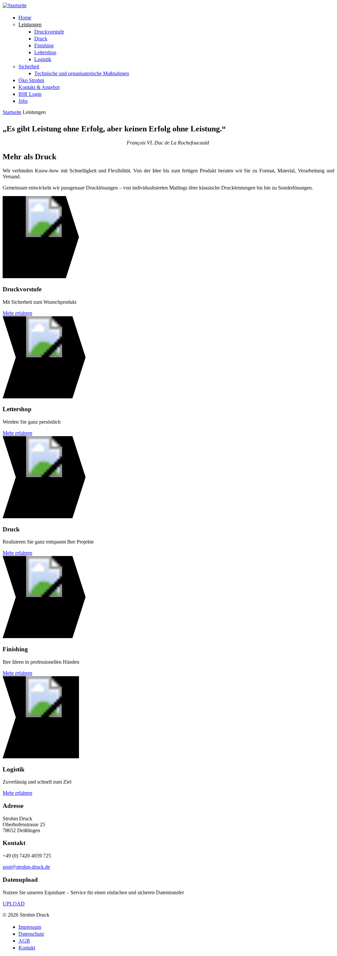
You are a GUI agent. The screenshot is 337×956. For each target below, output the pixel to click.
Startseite (12, 112)
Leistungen (29, 24)
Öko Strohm (31, 80)
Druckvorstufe (49, 31)
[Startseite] (15, 5)
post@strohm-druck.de (26, 867)
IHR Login (29, 94)
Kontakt (26, 947)
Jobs (23, 101)
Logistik (42, 59)
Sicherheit (28, 66)
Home (24, 17)
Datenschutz (31, 934)
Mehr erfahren (17, 313)
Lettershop (45, 52)
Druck (40, 38)
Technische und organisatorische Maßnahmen (81, 73)
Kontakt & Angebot (39, 87)
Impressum (29, 927)
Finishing (44, 45)
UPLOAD (14, 903)
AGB (24, 941)
